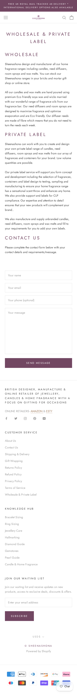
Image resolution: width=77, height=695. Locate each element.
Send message (38, 363)
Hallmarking (12, 537)
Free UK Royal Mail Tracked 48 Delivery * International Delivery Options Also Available (38, 5)
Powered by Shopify (38, 651)
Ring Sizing (12, 524)
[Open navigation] (6, 17)
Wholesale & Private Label (21, 494)
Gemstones (11, 551)
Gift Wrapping (14, 461)
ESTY (49, 411)
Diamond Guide (15, 544)
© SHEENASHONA (38, 646)
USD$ (37, 637)
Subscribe (19, 616)
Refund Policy (13, 474)
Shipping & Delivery (17, 454)
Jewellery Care (13, 531)
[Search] (64, 17)
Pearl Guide (12, 558)
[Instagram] (25, 418)
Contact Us (11, 447)
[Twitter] (15, 418)
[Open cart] (71, 17)
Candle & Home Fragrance (21, 564)
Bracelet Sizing (14, 517)
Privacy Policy (13, 481)
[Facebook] (6, 418)
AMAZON (37, 411)
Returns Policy (13, 468)
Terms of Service (15, 488)
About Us (10, 441)
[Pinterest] (34, 418)
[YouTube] (44, 418)
